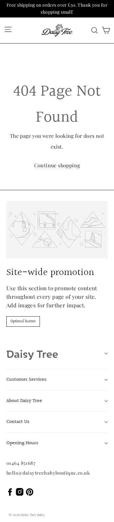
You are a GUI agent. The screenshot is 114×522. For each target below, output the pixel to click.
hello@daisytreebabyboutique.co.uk (48, 473)
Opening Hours (22, 443)
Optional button (23, 321)
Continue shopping (57, 165)
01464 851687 (20, 463)
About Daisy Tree (24, 401)
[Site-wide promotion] (57, 230)
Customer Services (26, 380)
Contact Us (17, 422)
